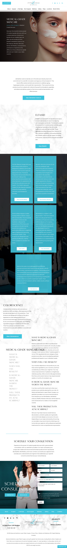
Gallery (46, 511)
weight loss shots (36, 545)
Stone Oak (9, 541)
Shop (53, 511)
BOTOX (28, 545)
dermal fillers (57, 543)
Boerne (50, 539)
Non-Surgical (15, 25)
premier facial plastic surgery (30, 541)
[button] (33, 98)
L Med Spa (21, 511)
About (6, 511)
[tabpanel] (46, 347)
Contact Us (62, 546)
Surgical (13, 511)
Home (8, 25)
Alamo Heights (55, 539)
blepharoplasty (50, 543)
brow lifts (45, 543)
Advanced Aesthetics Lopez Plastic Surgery (16, 539)
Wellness (39, 511)
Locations (59, 511)
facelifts (40, 543)
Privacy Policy (34, 533)
